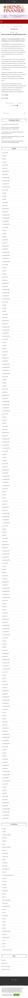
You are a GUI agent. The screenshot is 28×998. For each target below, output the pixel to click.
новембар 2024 (6, 218)
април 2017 (5, 501)
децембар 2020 (6, 364)
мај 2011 (4, 718)
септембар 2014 (6, 597)
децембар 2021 (6, 326)
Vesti (4, 940)
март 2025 (5, 205)
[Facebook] (12, 980)
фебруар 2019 (6, 432)
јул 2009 (4, 787)
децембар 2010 (6, 734)
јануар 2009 (5, 805)
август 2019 (5, 414)
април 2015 (5, 575)
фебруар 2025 (6, 208)
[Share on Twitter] (14, 105)
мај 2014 (4, 609)
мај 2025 (4, 199)
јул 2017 (4, 491)
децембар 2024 (6, 214)
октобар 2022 (6, 295)
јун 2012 (4, 678)
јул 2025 (4, 193)
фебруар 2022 (6, 320)
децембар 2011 (6, 697)
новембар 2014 (6, 591)
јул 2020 (4, 379)
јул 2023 (4, 267)
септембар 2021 (6, 336)
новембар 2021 (6, 330)
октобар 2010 (6, 740)
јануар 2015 (5, 585)
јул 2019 (4, 417)
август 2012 (5, 672)
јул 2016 (4, 529)
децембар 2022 (6, 289)
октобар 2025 (6, 183)
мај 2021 (4, 348)
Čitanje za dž (5, 856)
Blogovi (4, 850)
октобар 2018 (6, 445)
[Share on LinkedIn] (15, 105)
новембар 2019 (6, 404)
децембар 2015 (6, 550)
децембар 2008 (6, 809)
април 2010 (5, 759)
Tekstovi (4, 934)
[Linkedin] (14, 1)
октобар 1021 (6, 818)
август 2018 (5, 451)
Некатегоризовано (7, 949)
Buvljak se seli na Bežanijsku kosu (14, 34)
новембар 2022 (6, 292)
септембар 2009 (6, 781)
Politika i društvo (6, 906)
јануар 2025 (5, 211)
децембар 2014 (6, 588)
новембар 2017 (6, 479)
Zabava (4, 943)
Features (4, 878)
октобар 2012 (6, 665)
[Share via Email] (17, 105)
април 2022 (5, 314)
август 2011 (5, 709)
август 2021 (5, 339)
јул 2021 (4, 342)
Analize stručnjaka (7, 834)
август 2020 (5, 376)
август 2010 (5, 746)
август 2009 (5, 784)
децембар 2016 (6, 513)
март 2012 (5, 687)
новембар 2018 (6, 442)
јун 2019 (4, 420)
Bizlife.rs (5, 841)
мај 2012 (4, 681)
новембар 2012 (6, 662)
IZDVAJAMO (5, 890)
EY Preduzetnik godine (8, 875)
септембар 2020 (6, 373)
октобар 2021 (6, 333)
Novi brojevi (5, 903)
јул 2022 (4, 305)
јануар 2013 (5, 656)
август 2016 (5, 526)
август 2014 (5, 600)
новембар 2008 (6, 812)
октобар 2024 (6, 221)
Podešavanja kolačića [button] (7, 994)
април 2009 (5, 796)
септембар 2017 (6, 485)
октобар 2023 (6, 258)
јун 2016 (4, 532)
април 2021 (5, 351)
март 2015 (5, 578)
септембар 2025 (6, 187)
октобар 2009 (6, 777)
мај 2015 (4, 572)
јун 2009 (4, 790)
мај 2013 (4, 647)
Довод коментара (5, 966)
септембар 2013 (6, 634)
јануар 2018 (5, 473)
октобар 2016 (6, 519)
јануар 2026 (5, 174)
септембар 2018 (6, 448)
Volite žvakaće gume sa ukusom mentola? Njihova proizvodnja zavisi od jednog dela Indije (12, 141)
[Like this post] (10, 105)
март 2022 (5, 317)
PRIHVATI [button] (16, 994)
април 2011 (5, 721)
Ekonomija (5, 862)
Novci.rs (4, 897)
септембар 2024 (6, 224)
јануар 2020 (5, 398)
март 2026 (5, 168)
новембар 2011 (6, 700)
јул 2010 (4, 749)
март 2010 (5, 762)
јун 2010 (4, 753)
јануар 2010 (5, 768)
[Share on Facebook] (12, 105)
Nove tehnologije (6, 900)
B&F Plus (5, 837)
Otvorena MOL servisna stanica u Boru (10, 124)
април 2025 (5, 202)
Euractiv (4, 872)
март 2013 (5, 650)
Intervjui (4, 884)
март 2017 (5, 504)
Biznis (4, 844)
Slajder (4, 928)
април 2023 (5, 277)
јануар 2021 (5, 361)
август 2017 (5, 488)
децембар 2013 (6, 625)
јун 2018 (4, 457)
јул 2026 (4, 155)
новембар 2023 (6, 255)
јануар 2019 (5, 435)
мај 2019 (4, 423)
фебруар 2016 (6, 544)
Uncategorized (6, 937)
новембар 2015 (6, 554)
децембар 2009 (6, 771)
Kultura (4, 893)
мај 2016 (4, 535)
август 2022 (5, 302)
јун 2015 (4, 569)
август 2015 (5, 563)
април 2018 (5, 463)
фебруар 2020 (6, 395)
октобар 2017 (6, 482)
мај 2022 (4, 311)
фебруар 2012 (6, 690)
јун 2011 (4, 715)
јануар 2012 (5, 693)
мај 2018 (4, 460)
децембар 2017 (6, 476)
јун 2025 (4, 196)
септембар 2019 (6, 410)
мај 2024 (4, 236)
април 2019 (5, 426)
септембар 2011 (6, 706)
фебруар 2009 (6, 802)
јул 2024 (4, 230)
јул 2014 (4, 603)
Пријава (3, 960)
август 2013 (5, 637)
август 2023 (5, 264)
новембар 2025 (6, 180)
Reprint (4, 921)
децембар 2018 (6, 438)
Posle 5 (4, 909)
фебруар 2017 (6, 507)
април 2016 (5, 538)
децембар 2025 (6, 177)
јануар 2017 (5, 510)
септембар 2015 (6, 560)
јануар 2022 (5, 323)
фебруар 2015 (6, 581)
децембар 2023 (6, 252)
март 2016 (5, 541)
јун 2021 (4, 345)
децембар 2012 (6, 659)
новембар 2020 (6, 367)
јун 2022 (4, 308)
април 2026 (5, 165)
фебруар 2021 (6, 358)
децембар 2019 (6, 401)
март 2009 (5, 799)
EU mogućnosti (6, 869)
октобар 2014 (6, 594)
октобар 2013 (6, 631)
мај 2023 (4, 274)
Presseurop (5, 915)
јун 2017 (4, 494)
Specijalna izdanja (6, 931)
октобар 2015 (6, 557)
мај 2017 (4, 498)
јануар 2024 (5, 249)
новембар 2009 (6, 774)
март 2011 (5, 725)
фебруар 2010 (6, 765)
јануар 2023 (5, 286)
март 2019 (5, 429)
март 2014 (5, 616)
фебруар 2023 (6, 283)
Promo (4, 918)
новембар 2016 (6, 516)
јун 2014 (4, 606)
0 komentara (20, 103)
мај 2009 (4, 793)
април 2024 (5, 239)
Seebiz (4, 925)
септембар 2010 (6, 743)
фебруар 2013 (6, 653)
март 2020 (5, 392)
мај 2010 (4, 756)
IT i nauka (5, 887)
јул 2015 (4, 566)
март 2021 (5, 355)
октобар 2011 (6, 703)
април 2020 (5, 389)
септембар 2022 (6, 298)
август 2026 (5, 152)
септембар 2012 (6, 669)
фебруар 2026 (6, 171)
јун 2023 (4, 271)
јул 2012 (4, 675)
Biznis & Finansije (6, 847)
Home (2, 26)
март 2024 (5, 243)
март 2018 (5, 466)
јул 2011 (4, 712)
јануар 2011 (5, 731)
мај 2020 (4, 386)
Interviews (5, 881)
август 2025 (5, 190)
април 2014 (5, 613)
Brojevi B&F (5, 853)
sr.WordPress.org (5, 969)
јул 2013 (4, 641)
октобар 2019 (6, 407)
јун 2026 (4, 159)
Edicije (4, 859)
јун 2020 (4, 382)
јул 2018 (4, 454)
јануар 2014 (5, 622)
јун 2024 (4, 233)
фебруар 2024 (6, 246)
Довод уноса (4, 963)
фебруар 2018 (6, 470)
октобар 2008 (6, 815)
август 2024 (5, 227)
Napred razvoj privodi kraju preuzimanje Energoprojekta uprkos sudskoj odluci (10, 128)
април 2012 (5, 684)
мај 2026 (4, 162)
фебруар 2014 (6, 619)
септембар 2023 (6, 261)
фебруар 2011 (6, 728)
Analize (4, 828)
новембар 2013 (6, 628)
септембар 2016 (6, 522)
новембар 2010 (6, 737)
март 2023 (5, 280)
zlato (4, 946)
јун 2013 (4, 644)
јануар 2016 (5, 547)
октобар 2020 (6, 370)
